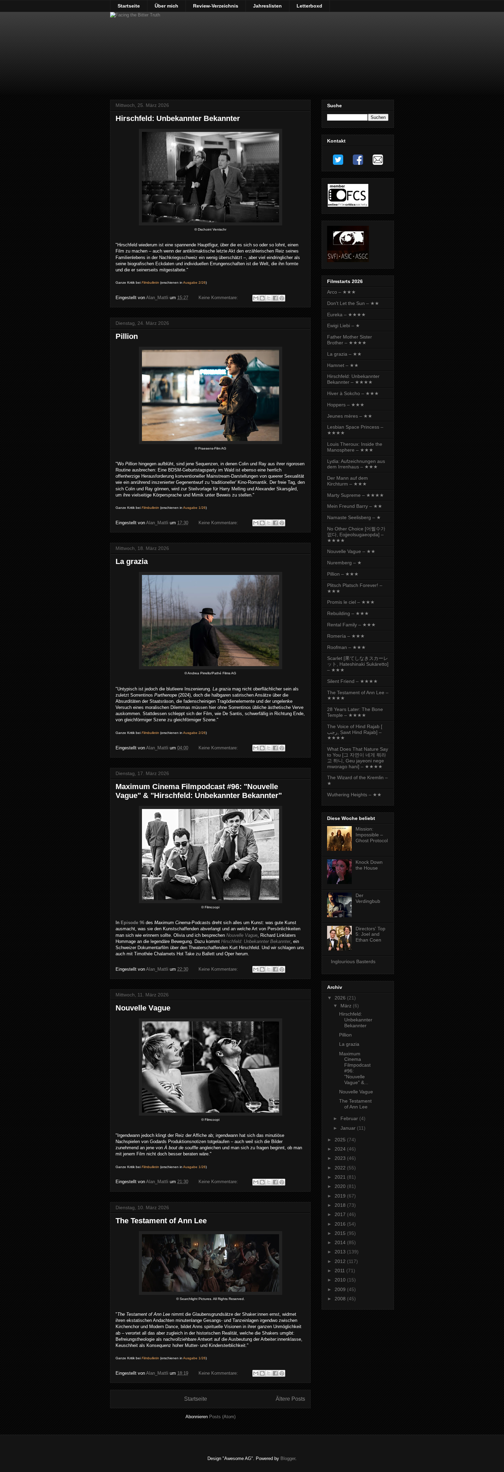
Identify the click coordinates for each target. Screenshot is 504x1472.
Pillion (127, 336)
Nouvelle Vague (241, 935)
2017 (341, 1214)
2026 (341, 998)
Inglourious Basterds (353, 961)
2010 (341, 1280)
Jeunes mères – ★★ (349, 416)
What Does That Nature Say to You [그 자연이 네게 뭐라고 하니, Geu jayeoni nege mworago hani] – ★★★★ (357, 757)
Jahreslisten (267, 6)
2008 (341, 1298)
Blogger (287, 1458)
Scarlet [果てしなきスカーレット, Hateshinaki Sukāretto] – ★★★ (357, 664)
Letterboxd (309, 6)
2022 (341, 1167)
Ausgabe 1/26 (194, 508)
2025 (341, 1139)
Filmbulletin (150, 282)
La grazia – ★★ (344, 354)
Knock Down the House (369, 865)
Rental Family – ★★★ (351, 624)
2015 (341, 1233)
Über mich (166, 6)
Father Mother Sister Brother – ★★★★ (349, 339)
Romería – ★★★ (346, 636)
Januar (348, 1128)
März (346, 1005)
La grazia (132, 561)
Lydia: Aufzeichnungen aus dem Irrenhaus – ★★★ (356, 464)
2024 (341, 1149)
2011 (340, 1270)
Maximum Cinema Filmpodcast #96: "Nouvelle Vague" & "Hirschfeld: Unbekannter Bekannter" (199, 791)
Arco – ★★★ (341, 292)
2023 (341, 1158)
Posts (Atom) (222, 1416)
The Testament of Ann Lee (161, 1220)
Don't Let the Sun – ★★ (353, 303)
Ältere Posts (290, 1399)
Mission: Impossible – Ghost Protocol (372, 834)
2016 (341, 1224)
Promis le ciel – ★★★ (351, 602)
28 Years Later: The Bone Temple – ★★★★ (355, 712)
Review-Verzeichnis (215, 6)
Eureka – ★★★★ (346, 314)
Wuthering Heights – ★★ (354, 794)
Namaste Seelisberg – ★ (354, 517)
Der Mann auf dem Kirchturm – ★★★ (347, 481)
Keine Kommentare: (219, 297)
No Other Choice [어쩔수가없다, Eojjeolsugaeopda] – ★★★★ (356, 534)
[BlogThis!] (262, 298)
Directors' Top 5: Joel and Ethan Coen (370, 934)
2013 (341, 1251)
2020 (341, 1186)
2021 (341, 1177)
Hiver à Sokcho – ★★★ (353, 393)
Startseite (129, 6)
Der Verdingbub (368, 898)
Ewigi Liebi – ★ (343, 325)
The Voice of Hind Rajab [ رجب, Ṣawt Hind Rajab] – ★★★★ (354, 732)
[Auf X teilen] (268, 298)
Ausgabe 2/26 (194, 282)
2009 (341, 1289)
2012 (341, 1261)
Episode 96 (132, 922)
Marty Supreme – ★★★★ (355, 495)
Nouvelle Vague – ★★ (351, 551)
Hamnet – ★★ (343, 365)
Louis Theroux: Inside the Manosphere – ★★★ (354, 447)
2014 (341, 1242)
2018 (341, 1205)
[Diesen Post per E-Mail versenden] (255, 298)
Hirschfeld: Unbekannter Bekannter (178, 118)
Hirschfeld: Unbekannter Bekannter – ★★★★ (353, 379)
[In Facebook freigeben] (275, 298)
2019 (341, 1196)
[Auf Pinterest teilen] (281, 298)
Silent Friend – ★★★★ (352, 681)
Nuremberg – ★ (344, 562)
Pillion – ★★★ (343, 574)
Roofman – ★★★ (346, 647)
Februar (349, 1118)
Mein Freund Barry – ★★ (354, 506)
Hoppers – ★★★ (345, 404)
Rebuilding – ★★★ (348, 613)
